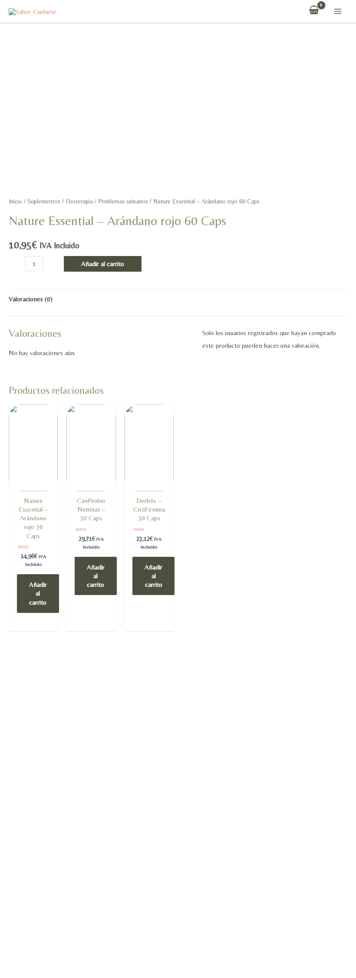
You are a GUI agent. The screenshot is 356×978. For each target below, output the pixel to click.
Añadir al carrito (102, 263)
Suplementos (43, 201)
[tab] (31, 299)
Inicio (15, 201)
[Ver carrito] (314, 11)
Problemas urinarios (123, 201)
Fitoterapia (79, 201)
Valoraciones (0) (31, 299)
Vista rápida (33, 488)
